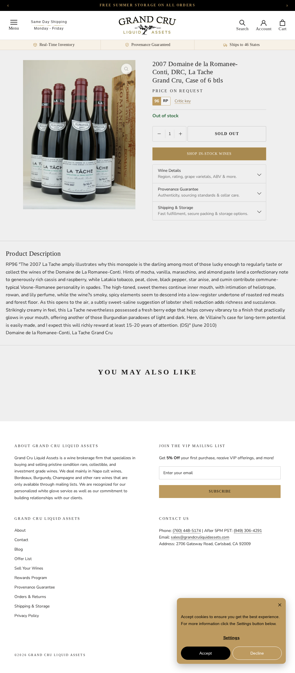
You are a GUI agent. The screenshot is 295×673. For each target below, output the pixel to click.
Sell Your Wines (28, 568)
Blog (18, 549)
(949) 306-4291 (248, 530)
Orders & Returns (30, 596)
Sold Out (227, 134)
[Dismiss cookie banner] (280, 605)
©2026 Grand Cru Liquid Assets (50, 655)
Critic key (183, 101)
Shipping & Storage (32, 606)
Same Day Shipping (49, 22)
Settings (231, 637)
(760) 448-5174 (187, 530)
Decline (257, 653)
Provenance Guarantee (34, 587)
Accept (205, 653)
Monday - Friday (49, 28)
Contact (21, 540)
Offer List (23, 559)
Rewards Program (30, 577)
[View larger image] (126, 69)
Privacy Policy (26, 615)
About (20, 530)
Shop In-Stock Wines (209, 154)
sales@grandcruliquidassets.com (200, 537)
